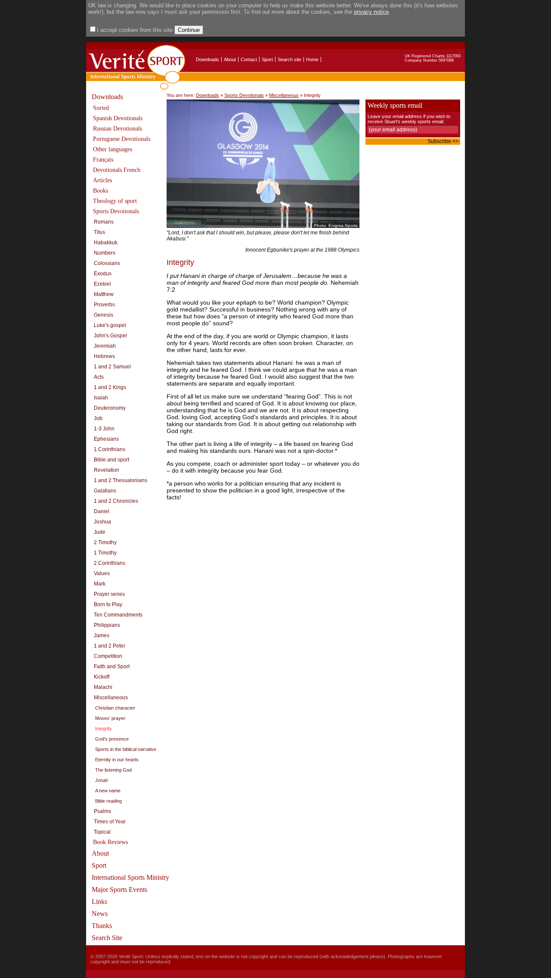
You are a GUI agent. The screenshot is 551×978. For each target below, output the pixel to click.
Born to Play (108, 604)
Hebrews (104, 356)
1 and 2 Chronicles (116, 501)
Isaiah (101, 398)
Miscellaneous (111, 698)
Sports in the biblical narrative (125, 749)
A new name (108, 790)
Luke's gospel (110, 325)
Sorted (101, 108)
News (100, 913)
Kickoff (101, 677)
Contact (249, 59)
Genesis (103, 315)
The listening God (113, 769)
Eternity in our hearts (117, 759)
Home (312, 59)
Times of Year (110, 822)
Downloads (207, 59)
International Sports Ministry (130, 877)
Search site (289, 59)
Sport (267, 59)
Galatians (105, 491)
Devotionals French (116, 170)
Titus (99, 232)
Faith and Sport (112, 666)
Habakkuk (106, 243)
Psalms (102, 811)
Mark (99, 584)
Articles (102, 180)
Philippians (107, 625)
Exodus (102, 274)
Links (99, 901)
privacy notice (371, 12)
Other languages (112, 149)
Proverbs (104, 305)
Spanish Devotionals (117, 118)
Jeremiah (105, 346)
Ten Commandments (118, 615)
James (101, 635)
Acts (99, 377)
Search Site (107, 937)
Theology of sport (115, 201)
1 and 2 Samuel (112, 367)
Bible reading (108, 801)
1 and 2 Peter (109, 646)
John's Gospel (110, 336)
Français (103, 159)
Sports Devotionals (116, 211)
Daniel (101, 511)
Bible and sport (111, 460)
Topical (102, 832)
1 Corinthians (109, 449)
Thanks (102, 925)
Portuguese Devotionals (121, 139)
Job (98, 418)
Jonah (101, 780)
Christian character (115, 707)
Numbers (104, 253)
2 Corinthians (109, 563)
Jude (99, 532)
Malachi (103, 687)
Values (102, 573)
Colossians (107, 263)
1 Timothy (105, 553)
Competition (108, 656)
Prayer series (109, 594)
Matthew (104, 294)
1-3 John (104, 429)
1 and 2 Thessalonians (120, 480)
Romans (104, 222)
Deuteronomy (110, 408)
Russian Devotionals (117, 128)
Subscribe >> (442, 141)
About (230, 59)
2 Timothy (105, 542)
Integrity (103, 728)
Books (100, 190)
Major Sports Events (119, 889)
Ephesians (106, 439)
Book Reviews (110, 842)
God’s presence (112, 738)
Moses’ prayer (110, 718)
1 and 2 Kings (110, 387)
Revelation (106, 470)
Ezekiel (102, 284)
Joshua (102, 522)
